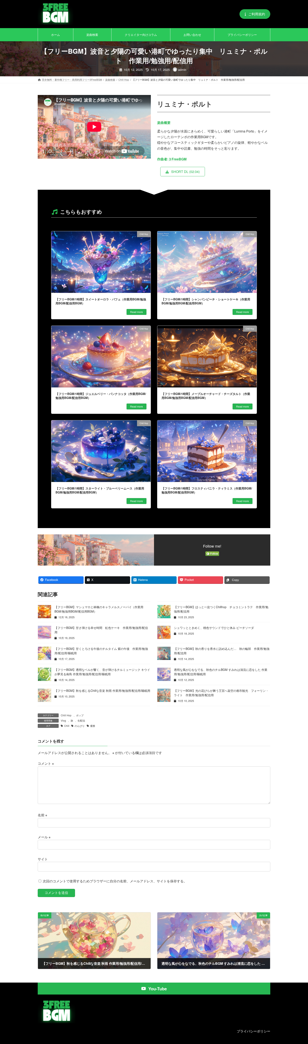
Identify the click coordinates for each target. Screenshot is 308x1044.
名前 (42, 815)
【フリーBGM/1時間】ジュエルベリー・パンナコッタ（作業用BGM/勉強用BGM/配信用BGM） (101, 396)
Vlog (63, 720)
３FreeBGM (177, 159)
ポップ (80, 715)
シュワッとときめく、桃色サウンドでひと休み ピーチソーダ (214, 628)
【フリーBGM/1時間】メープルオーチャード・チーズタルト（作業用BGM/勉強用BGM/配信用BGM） (206, 396)
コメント (46, 763)
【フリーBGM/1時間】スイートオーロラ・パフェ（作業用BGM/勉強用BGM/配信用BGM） (101, 301)
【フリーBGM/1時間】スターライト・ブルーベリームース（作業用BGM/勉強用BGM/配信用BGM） (100, 490)
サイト (43, 859)
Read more (136, 312)
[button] (254, 14)
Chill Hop (66, 715)
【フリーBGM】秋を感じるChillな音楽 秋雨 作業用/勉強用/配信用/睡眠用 (102, 690)
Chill (66, 725)
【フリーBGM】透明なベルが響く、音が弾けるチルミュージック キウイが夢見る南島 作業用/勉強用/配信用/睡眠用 (102, 671)
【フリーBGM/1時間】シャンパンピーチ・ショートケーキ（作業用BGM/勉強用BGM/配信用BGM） (206, 301)
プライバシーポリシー (253, 1031)
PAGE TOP (297, 1009)
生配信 (81, 720)
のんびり (80, 725)
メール (44, 837)
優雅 (92, 725)
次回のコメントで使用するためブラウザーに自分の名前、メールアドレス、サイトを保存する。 (115, 881)
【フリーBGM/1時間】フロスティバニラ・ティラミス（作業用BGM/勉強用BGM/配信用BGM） (207, 490)
